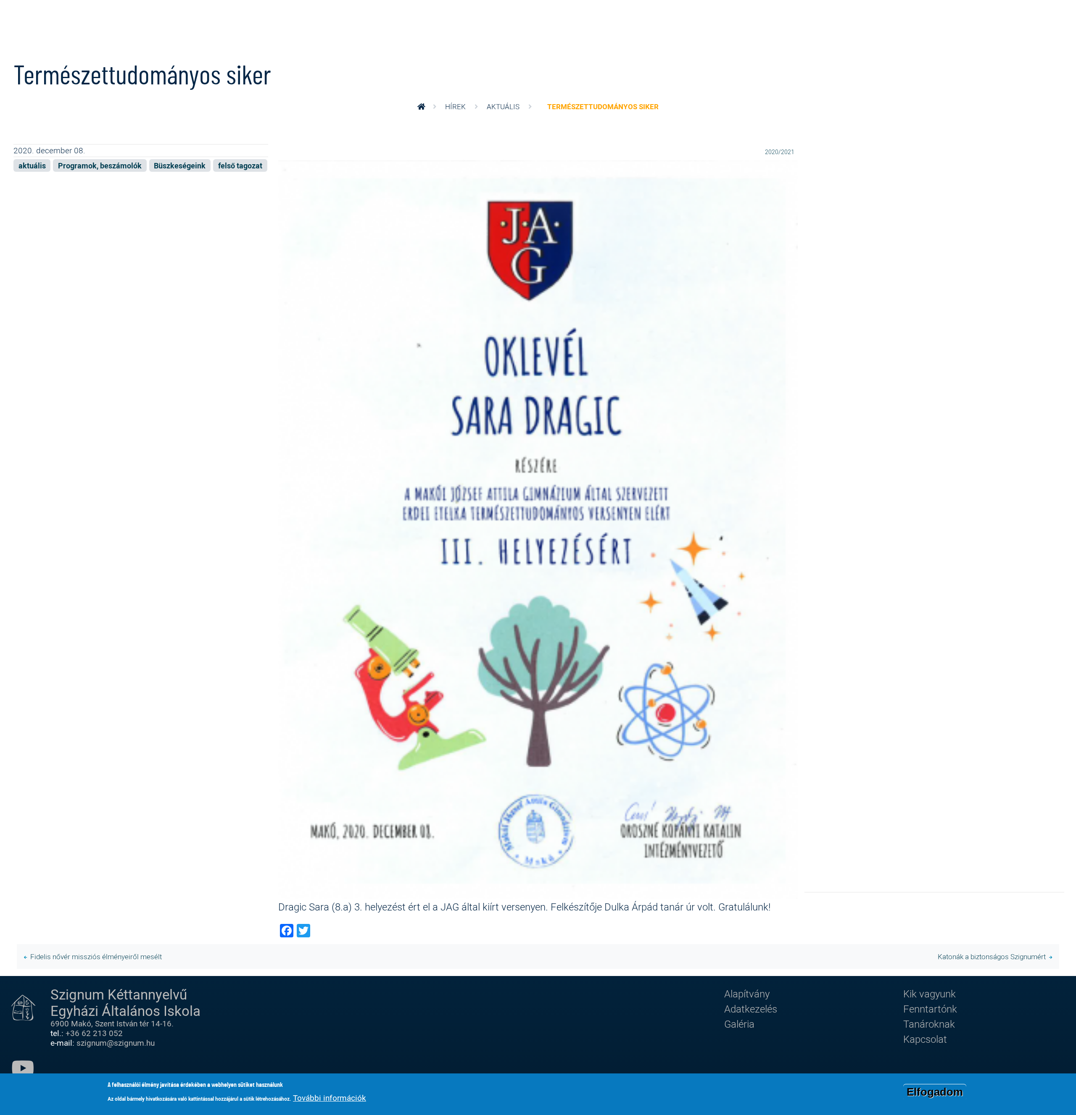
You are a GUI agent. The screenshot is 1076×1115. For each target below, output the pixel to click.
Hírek (455, 106)
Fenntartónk (930, 1008)
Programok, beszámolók (100, 165)
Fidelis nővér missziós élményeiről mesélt (96, 956)
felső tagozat (240, 165)
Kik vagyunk (929, 993)
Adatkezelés (750, 1008)
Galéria (739, 1024)
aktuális (503, 106)
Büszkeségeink (180, 165)
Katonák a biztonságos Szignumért (992, 956)
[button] (538, 528)
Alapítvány (747, 993)
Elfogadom (935, 1092)
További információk (329, 1097)
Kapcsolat (925, 1039)
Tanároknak (929, 1024)
